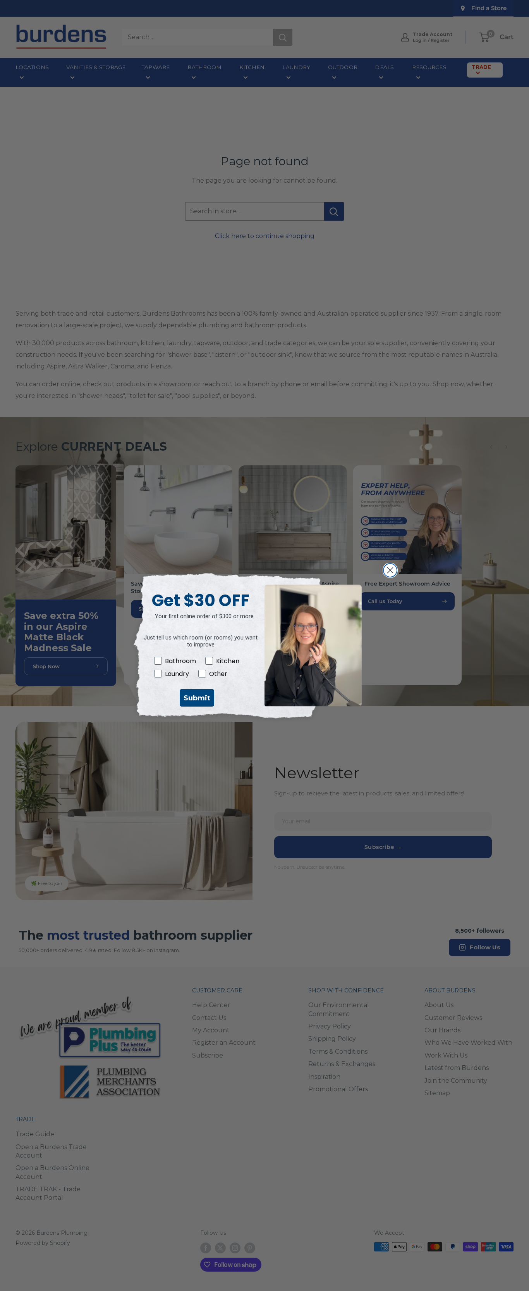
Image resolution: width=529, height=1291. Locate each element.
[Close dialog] (390, 570)
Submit (197, 698)
